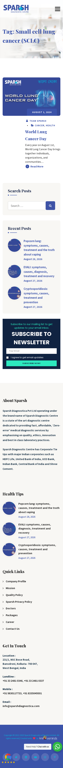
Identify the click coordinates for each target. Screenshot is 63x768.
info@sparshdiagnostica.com (21, 706)
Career (10, 622)
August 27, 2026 (33, 280)
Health (50, 125)
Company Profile (16, 581)
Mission (10, 588)
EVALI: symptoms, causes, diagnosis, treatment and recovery (39, 271)
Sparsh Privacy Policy (19, 601)
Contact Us (13, 628)
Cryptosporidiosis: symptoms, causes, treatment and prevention (36, 295)
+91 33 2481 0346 (13, 680)
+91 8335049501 (32, 693)
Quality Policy (14, 595)
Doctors (11, 608)
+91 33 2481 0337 (34, 680)
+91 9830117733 (12, 693)
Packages (12, 615)
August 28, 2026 (33, 259)
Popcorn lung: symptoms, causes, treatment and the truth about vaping (39, 247)
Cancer (39, 125)
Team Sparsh (37, 120)
